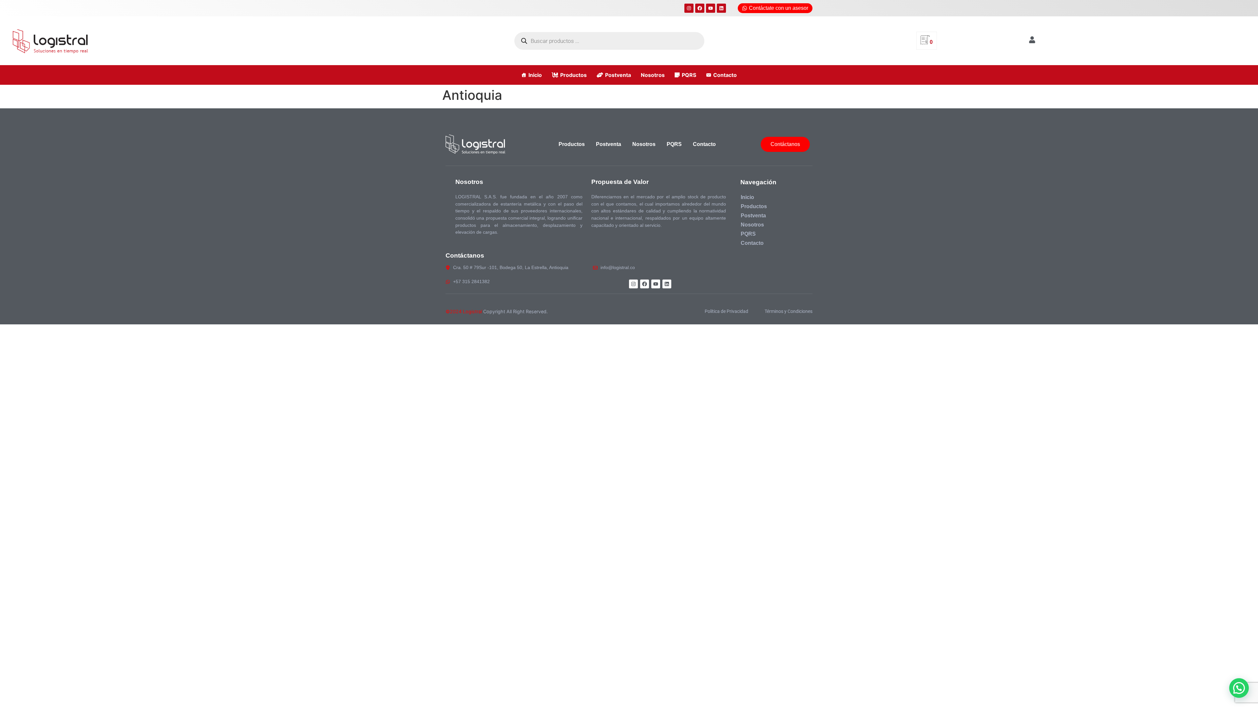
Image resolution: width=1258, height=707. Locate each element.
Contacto (725, 75)
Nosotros (653, 75)
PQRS (689, 75)
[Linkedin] (721, 8)
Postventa (618, 75)
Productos (573, 75)
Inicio (535, 75)
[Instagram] (689, 8)
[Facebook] (699, 8)
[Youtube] (710, 8)
